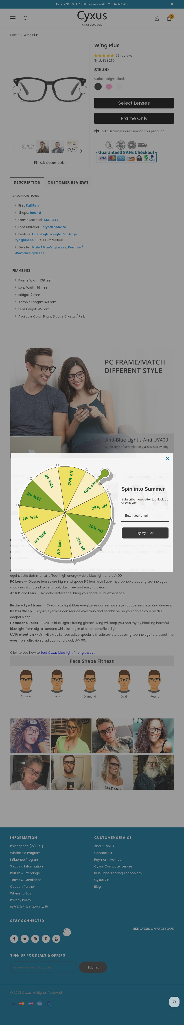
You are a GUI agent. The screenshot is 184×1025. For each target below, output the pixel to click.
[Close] (167, 458)
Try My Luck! (145, 533)
